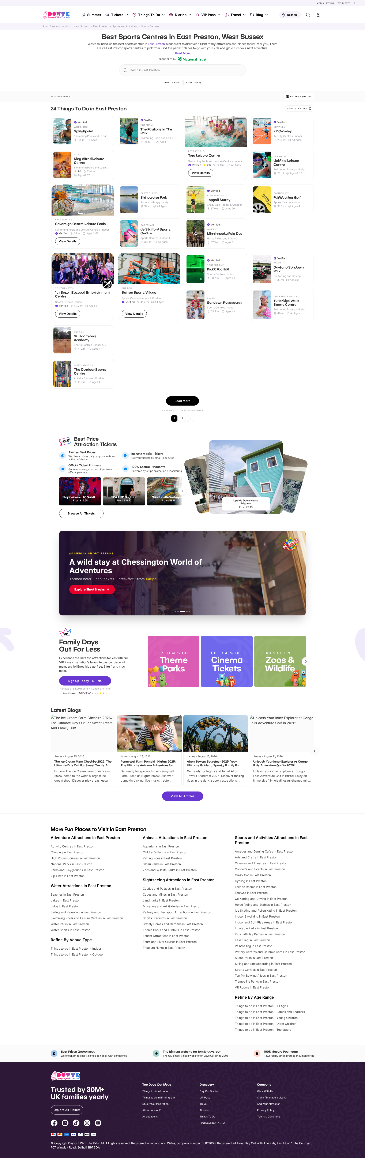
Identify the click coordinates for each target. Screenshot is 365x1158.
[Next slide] (306, 661)
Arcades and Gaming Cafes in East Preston (264, 851)
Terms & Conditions (268, 1116)
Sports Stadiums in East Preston (165, 918)
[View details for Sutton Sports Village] (149, 287)
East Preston (100, 26)
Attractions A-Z (151, 1110)
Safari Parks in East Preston (162, 864)
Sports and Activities (124, 26)
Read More (182, 53)
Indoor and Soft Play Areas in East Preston (264, 922)
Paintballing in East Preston (253, 946)
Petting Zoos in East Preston (162, 858)
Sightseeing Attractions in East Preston (179, 880)
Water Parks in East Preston (70, 924)
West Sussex (81, 26)
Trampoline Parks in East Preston (257, 981)
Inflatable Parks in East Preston (256, 928)
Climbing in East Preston (67, 852)
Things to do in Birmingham (158, 1097)
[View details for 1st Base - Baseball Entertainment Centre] (83, 287)
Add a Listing (325, 3)
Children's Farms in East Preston (165, 852)
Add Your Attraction (268, 1103)
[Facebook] (54, 1124)
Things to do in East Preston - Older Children (265, 1023)
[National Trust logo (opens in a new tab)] (192, 59)
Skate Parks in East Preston (254, 958)
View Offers (194, 82)
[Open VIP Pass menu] (219, 15)
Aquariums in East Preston (161, 846)
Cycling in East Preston (251, 881)
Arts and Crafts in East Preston (256, 857)
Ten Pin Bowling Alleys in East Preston (261, 975)
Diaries (181, 15)
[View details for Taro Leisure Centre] (216, 148)
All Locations (150, 1116)
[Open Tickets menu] (127, 15)
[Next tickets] (182, 491)
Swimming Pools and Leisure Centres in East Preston (87, 918)
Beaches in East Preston (67, 894)
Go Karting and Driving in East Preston (261, 898)
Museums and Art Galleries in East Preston (172, 906)
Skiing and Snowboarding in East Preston (263, 963)
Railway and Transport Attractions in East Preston (177, 912)
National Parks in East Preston (71, 864)
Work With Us (346, 3)
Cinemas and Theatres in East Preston (261, 863)
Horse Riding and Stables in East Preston (263, 904)
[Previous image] (56, 200)
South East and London (55, 26)
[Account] (318, 14)
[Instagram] (87, 1124)
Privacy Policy (265, 1110)
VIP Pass (208, 15)
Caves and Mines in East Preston (165, 894)
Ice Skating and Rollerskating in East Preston (266, 910)
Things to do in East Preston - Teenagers (263, 1029)
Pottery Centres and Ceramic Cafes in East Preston (270, 952)
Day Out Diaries (209, 1091)
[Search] (308, 14)
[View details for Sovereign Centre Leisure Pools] (83, 217)
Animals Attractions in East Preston (175, 837)
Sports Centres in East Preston (256, 969)
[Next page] (190, 418)
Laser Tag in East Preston (252, 940)
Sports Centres (150, 26)
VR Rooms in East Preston (252, 987)
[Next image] (108, 200)
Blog (259, 15)
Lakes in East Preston (65, 900)
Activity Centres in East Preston (72, 846)
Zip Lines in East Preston (67, 876)
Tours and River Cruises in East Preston (170, 942)
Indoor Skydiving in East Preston (257, 916)
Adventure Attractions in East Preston (85, 837)
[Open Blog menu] (267, 15)
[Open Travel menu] (245, 15)
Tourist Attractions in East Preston (166, 936)
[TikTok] (76, 1124)
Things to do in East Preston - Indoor (76, 948)
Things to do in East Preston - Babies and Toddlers (270, 1012)
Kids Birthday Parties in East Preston (260, 934)
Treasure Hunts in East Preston (164, 947)
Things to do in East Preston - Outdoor (77, 954)
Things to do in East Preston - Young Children (266, 1018)
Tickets (117, 15)
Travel (235, 15)
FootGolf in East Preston (251, 893)
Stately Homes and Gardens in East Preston (173, 924)
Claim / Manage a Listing (271, 1097)
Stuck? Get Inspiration (155, 1103)
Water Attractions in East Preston (81, 886)
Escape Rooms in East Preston (255, 887)
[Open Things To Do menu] (164, 15)
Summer (94, 15)
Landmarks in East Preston (161, 900)
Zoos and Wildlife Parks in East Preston (170, 870)
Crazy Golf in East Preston (253, 875)
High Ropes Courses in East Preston (75, 858)
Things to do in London (155, 1091)
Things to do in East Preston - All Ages (261, 1006)
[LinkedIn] (65, 1124)
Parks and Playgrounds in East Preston (77, 870)
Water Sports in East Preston (70, 930)
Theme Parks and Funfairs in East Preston (171, 930)
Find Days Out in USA (212, 1122)
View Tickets (172, 82)
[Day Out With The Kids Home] (56, 14)
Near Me (292, 14)
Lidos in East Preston (65, 906)
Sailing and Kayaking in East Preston (76, 912)
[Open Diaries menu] (190, 15)
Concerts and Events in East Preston (260, 869)
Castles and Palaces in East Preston (167, 888)
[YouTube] (98, 1124)
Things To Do (149, 15)
